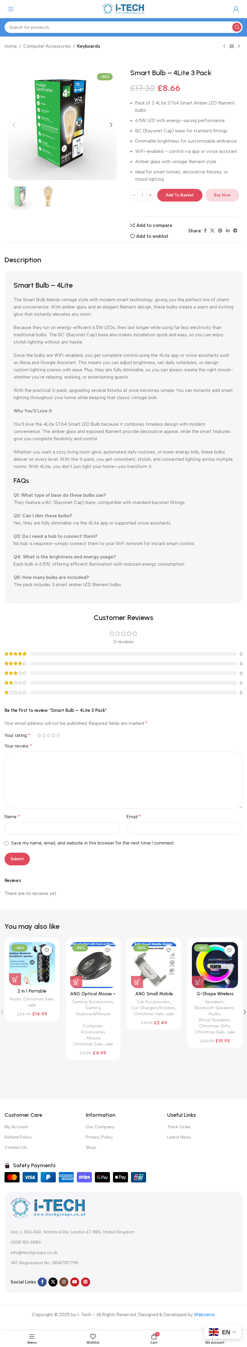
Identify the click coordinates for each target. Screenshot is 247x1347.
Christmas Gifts (214, 1026)
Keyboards (88, 46)
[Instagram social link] (63, 1282)
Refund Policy (18, 1137)
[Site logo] (123, 8)
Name (12, 816)
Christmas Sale (38, 999)
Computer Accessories (47, 46)
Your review (18, 746)
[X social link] (212, 231)
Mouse (93, 1038)
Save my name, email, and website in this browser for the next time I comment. (93, 843)
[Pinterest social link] (220, 231)
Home (11, 46)
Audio (15, 999)
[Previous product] (224, 46)
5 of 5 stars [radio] (58, 735)
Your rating (17, 735)
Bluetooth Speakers (214, 1007)
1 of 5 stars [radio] (38, 735)
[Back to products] (231, 46)
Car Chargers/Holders (153, 1007)
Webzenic (204, 1314)
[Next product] (238, 46)
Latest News (179, 1137)
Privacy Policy (99, 1137)
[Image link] (48, 1207)
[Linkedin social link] (227, 231)
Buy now (222, 195)
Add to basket (180, 195)
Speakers (214, 1001)
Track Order (179, 1126)
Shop (91, 1147)
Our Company (100, 1126)
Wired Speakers (214, 1019)
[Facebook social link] (205, 231)
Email (134, 816)
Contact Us (16, 1147)
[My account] (236, 9)
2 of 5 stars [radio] (43, 735)
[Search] (236, 27)
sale (32, 1005)
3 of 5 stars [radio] (48, 735)
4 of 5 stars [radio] (53, 735)
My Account (16, 1126)
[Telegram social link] (235, 231)
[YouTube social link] (74, 1282)
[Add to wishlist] (47, 950)
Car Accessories (153, 1001)
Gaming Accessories (92, 1001)
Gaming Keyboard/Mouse (93, 1010)
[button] (14, 125)
